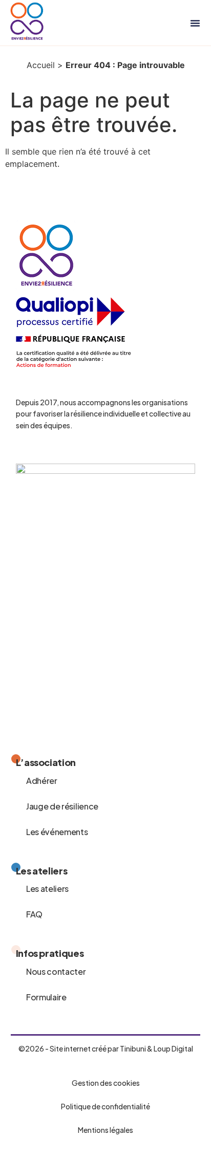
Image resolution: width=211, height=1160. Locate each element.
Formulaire (46, 997)
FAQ (34, 914)
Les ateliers (47, 888)
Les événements (57, 831)
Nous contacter (56, 971)
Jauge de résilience (62, 806)
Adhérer (41, 780)
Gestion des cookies (106, 1082)
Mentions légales (105, 1129)
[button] (195, 23)
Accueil (41, 65)
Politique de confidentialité (105, 1106)
